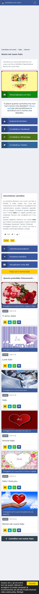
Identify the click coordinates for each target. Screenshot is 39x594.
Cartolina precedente (19, 249)
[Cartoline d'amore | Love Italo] (19, 337)
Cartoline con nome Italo (21, 539)
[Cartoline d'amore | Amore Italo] (19, 420)
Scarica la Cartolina (18, 121)
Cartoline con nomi (8, 50)
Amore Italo (8, 440)
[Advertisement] (19, 26)
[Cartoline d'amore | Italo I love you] (19, 460)
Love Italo (7, 359)
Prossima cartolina (17, 257)
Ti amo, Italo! (9, 316)
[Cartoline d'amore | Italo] (19, 379)
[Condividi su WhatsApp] (14, 322)
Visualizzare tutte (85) (19, 265)
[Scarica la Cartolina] (10, 322)
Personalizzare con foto (20, 95)
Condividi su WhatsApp (19, 137)
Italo (20, 50)
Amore (27, 50)
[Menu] (34, 3)
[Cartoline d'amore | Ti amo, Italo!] (19, 293)
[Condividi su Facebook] (19, 322)
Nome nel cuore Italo (13, 524)
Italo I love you (9, 481)
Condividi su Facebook (19, 129)
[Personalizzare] (5, 322)
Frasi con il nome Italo (19, 271)
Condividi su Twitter (18, 145)
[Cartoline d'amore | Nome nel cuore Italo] (19, 501)
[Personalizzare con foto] (19, 81)
